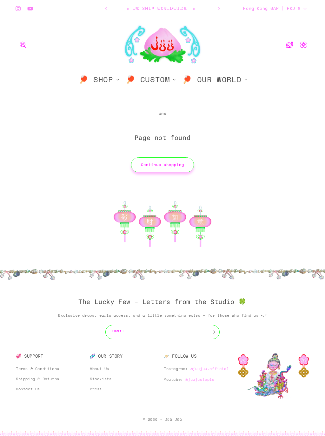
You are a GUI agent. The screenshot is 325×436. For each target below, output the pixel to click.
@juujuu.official (209, 368)
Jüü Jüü (173, 419)
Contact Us (28, 389)
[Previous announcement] (106, 9)
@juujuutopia (199, 379)
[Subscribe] (213, 332)
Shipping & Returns (37, 378)
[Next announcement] (219, 9)
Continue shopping (162, 164)
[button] (23, 45)
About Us (99, 368)
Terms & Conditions (37, 368)
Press (96, 389)
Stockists (100, 378)
